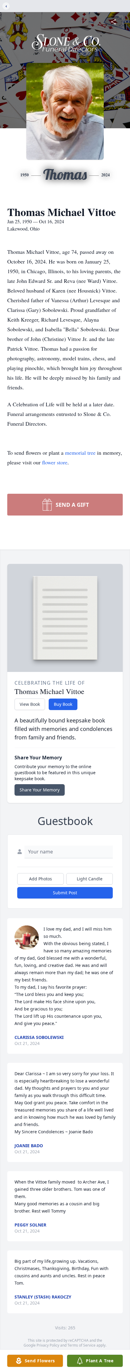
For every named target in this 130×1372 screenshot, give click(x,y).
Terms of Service (81, 1345)
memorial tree (80, 452)
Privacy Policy (48, 1345)
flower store (54, 462)
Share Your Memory (40, 790)
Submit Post (65, 893)
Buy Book (63, 704)
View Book (30, 704)
